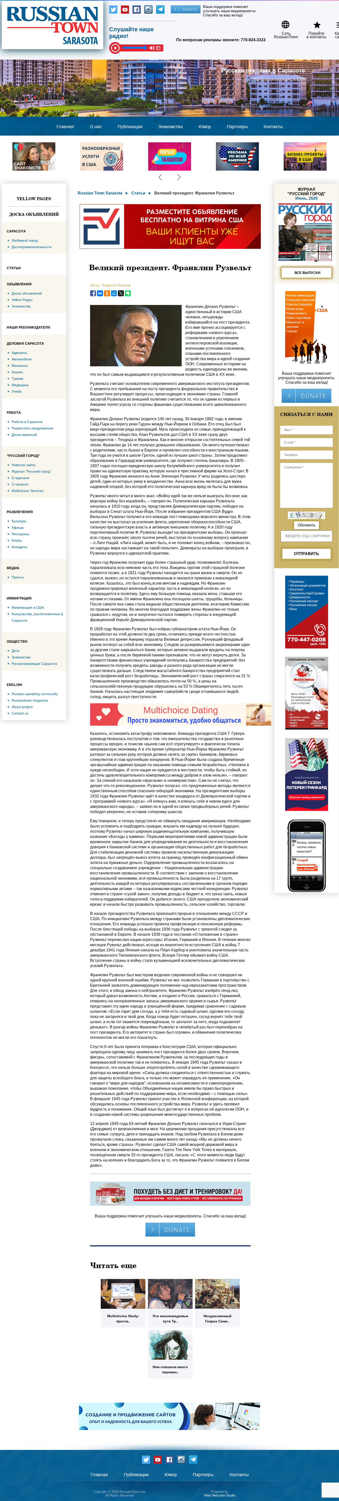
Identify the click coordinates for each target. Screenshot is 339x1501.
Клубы (17, 540)
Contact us (20, 713)
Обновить (306, 525)
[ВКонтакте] (100, 293)
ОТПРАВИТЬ (306, 554)
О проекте (20, 484)
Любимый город (25, 240)
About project (22, 707)
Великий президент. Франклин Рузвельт (194, 193)
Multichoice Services (28, 491)
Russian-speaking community (35, 694)
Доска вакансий (24, 435)
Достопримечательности (32, 247)
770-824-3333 (253, 40)
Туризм (17, 378)
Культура (19, 521)
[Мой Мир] (114, 293)
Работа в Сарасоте (27, 422)
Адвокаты (19, 353)
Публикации (130, 126)
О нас (96, 126)
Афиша (18, 527)
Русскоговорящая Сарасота (34, 664)
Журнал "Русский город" (31, 471)
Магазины (20, 366)
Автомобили (22, 359)
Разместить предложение (32, 428)
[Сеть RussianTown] (283, 23)
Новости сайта (23, 465)
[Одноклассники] (107, 293)
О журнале (20, 478)
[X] (121, 293)
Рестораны (20, 534)
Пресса (18, 577)
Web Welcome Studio (219, 1495)
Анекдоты (19, 547)
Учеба (17, 391)
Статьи (138, 193)
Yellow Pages (34, 198)
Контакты (273, 126)
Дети (15, 651)
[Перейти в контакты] (313, 23)
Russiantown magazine (30, 700)
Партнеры (237, 126)
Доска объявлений (34, 214)
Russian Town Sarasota (100, 193)
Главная (65, 126)
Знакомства (170, 126)
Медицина (20, 385)
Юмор (205, 126)
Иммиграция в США (28, 607)
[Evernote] (128, 293)
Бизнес (17, 372)
